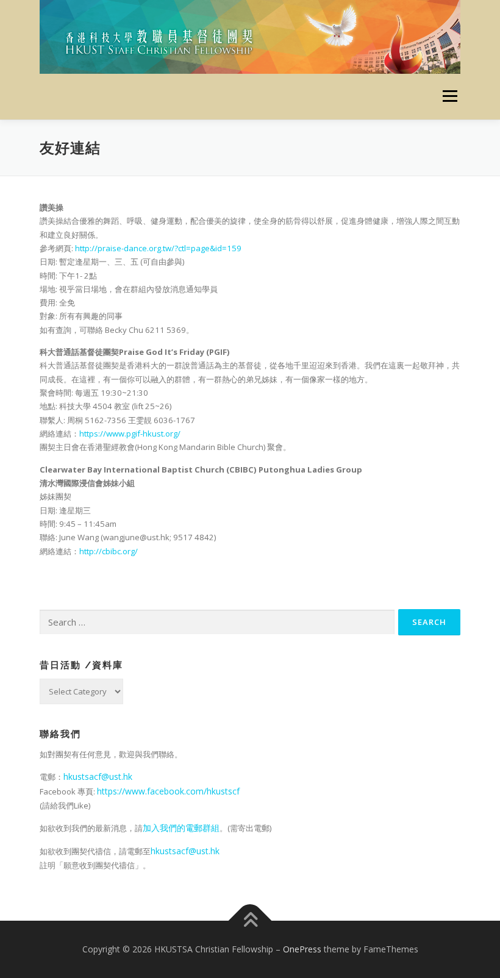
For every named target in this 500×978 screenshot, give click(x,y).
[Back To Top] (250, 921)
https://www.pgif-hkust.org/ (129, 433)
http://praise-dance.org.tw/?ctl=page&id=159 (158, 248)
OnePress (302, 949)
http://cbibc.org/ (108, 551)
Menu (449, 96)
